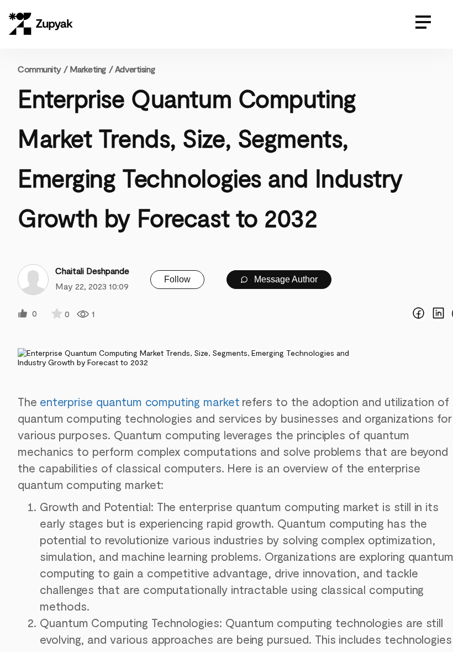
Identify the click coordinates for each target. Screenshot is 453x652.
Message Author (285, 279)
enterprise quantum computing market (140, 401)
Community (42, 69)
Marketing (88, 69)
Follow (177, 279)
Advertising (135, 69)
